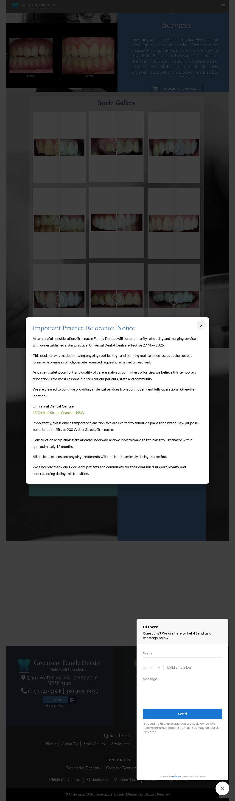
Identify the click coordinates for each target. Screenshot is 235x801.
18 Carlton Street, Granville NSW (58, 412)
